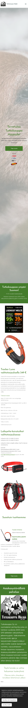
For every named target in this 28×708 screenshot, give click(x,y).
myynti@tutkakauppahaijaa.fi (8, 454)
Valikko (25, 3)
